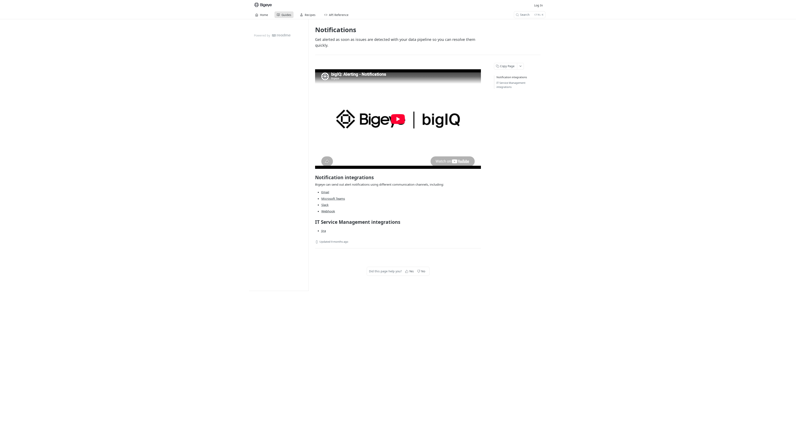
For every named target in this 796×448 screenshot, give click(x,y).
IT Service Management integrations (510, 85)
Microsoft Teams (333, 198)
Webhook (328, 211)
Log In (538, 5)
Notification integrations (511, 77)
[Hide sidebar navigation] (307, 155)
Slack (325, 205)
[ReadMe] (281, 35)
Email (325, 192)
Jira (323, 231)
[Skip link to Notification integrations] (312, 177)
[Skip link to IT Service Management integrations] (312, 222)
